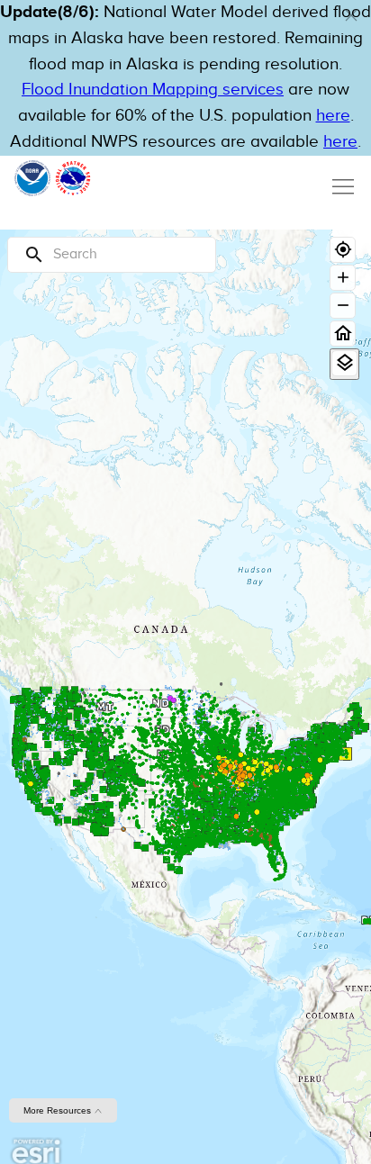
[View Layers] (344, 363)
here (333, 115)
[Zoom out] (343, 306)
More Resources (58, 1110)
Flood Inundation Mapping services (153, 89)
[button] (351, 15)
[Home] (343, 333)
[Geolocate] (343, 250)
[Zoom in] (343, 278)
